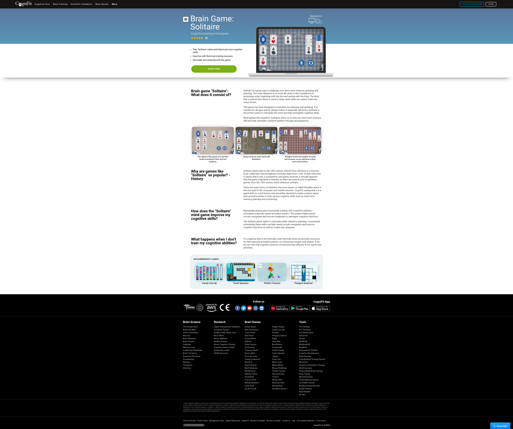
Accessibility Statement (306, 421)
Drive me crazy (251, 356)
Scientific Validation (81, 4)
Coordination (188, 359)
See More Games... (280, 389)
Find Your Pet (250, 380)
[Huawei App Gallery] (280, 308)
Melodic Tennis (251, 374)
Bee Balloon (277, 344)
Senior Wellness (220, 338)
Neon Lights (250, 353)
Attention (187, 368)
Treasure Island (251, 350)
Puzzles (275, 333)
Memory (186, 362)
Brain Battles (304, 392)
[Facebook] (237, 308)
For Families (304, 327)
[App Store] (320, 308)
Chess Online (250, 327)
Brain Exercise (305, 356)
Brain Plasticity (189, 338)
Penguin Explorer (279, 335)
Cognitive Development (309, 353)
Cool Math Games (306, 383)
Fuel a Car (276, 359)
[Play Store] (300, 308)
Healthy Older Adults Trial (225, 333)
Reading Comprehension (309, 386)
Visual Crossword (252, 359)
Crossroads (277, 347)
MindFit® (303, 341)
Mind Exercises (305, 368)
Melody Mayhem (252, 383)
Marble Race (250, 371)
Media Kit (245, 421)
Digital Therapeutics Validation (227, 327)
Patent (302, 338)
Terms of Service (189, 421)
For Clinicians (305, 330)
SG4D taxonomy (221, 353)
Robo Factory (250, 344)
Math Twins (277, 362)
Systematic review (222, 350)
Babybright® (304, 344)
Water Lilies (277, 380)
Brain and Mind (189, 330)
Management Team (216, 421)
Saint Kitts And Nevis (194, 425)
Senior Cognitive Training (224, 344)
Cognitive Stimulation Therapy (312, 365)
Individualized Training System (312, 359)
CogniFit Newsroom (232, 421)
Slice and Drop (278, 374)
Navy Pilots (219, 335)
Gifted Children (305, 389)
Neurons (186, 335)
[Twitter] (243, 308)
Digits (274, 338)
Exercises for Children (308, 350)
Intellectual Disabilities (192, 350)
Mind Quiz (303, 362)
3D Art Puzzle (250, 389)
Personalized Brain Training (311, 371)
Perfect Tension (278, 371)
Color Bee (276, 341)
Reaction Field (278, 383)
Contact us (286, 421)
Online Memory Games (308, 380)
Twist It (275, 377)
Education (303, 335)
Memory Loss (189, 347)
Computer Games (221, 330)
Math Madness (251, 368)
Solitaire (248, 341)
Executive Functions (191, 356)
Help (293, 421)
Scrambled (249, 377)
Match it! (248, 362)
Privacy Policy (202, 421)
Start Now (214, 69)
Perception (187, 365)
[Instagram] (255, 308)
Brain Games (304, 374)
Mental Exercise (306, 377)
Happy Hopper (278, 327)
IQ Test (302, 394)
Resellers (303, 347)
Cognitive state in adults (224, 347)
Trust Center (320, 421)
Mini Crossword (251, 330)
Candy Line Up (278, 330)
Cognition (187, 344)
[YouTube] (249, 308)
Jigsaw (275, 356)
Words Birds (277, 386)
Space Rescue (251, 365)
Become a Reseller (274, 421)
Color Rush (249, 386)
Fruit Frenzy (250, 333)
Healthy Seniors (220, 341)
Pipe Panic (249, 335)
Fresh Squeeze (278, 353)
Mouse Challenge (279, 368)
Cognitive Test (42, 4)
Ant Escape (249, 347)
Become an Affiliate (257, 421)
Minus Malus (277, 365)
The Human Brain (190, 327)
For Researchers (306, 333)
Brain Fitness (188, 341)
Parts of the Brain (190, 333)
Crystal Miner (250, 338)
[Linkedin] (261, 308)
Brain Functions (190, 353)
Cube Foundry (278, 350)
